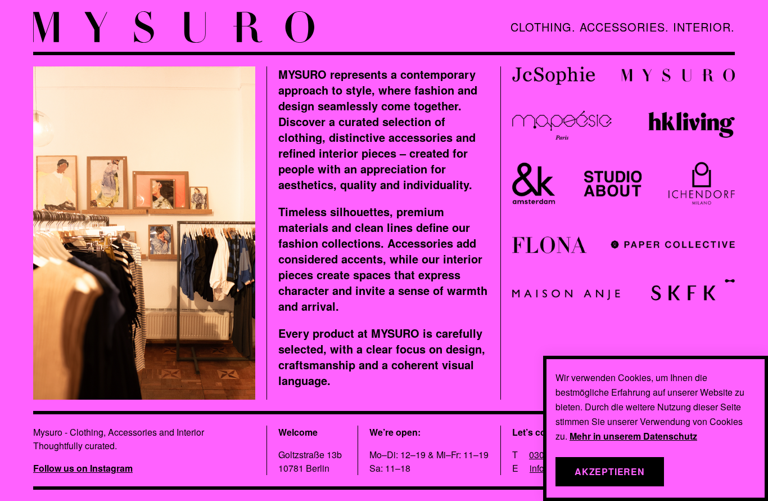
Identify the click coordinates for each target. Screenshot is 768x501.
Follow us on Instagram (83, 468)
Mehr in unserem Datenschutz (633, 436)
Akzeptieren (610, 471)
